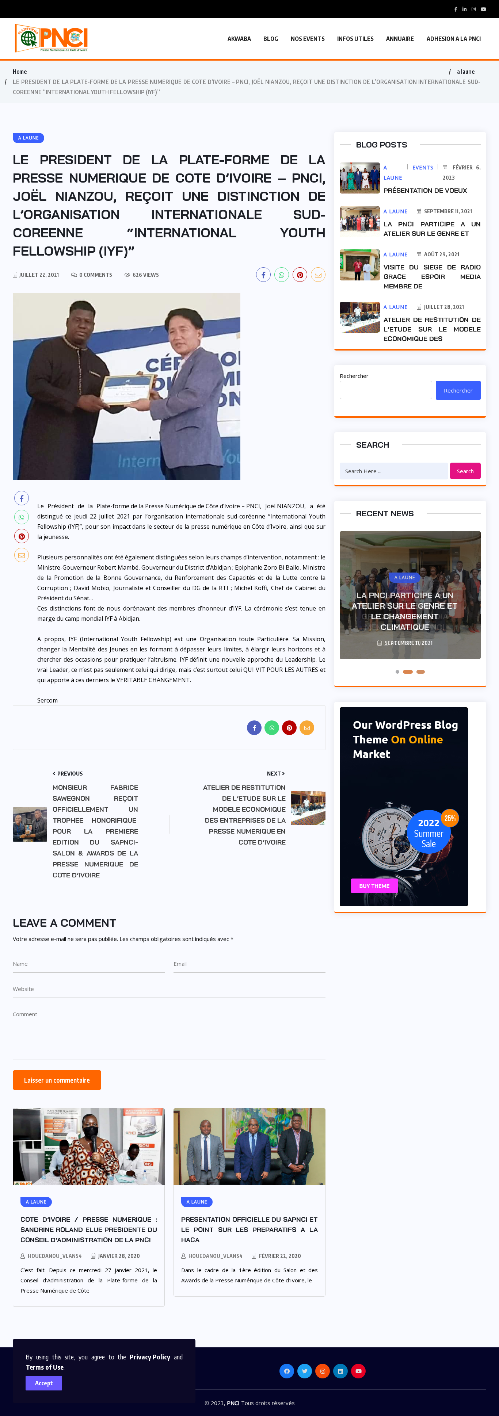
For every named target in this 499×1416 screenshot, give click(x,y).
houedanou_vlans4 (55, 1256)
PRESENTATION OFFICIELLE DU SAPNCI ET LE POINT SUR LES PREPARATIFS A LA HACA (249, 1229)
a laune (466, 71)
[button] (397, 672)
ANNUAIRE (400, 38)
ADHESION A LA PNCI (454, 38)
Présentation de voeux (425, 190)
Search (465, 471)
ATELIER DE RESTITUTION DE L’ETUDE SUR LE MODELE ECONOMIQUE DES (432, 329)
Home (20, 71)
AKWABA (239, 38)
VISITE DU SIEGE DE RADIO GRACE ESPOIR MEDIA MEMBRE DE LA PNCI (405, 616)
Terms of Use (45, 1367)
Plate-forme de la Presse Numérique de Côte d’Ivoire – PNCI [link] (178, 506)
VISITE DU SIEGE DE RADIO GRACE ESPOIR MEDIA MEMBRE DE (432, 276)
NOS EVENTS (308, 38)
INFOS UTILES (355, 38)
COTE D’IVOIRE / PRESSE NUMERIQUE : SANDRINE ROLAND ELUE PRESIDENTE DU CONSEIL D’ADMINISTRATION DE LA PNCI (88, 1229)
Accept (44, 1383)
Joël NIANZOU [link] (284, 506)
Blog (270, 38)
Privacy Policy (150, 1356)
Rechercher (354, 375)
